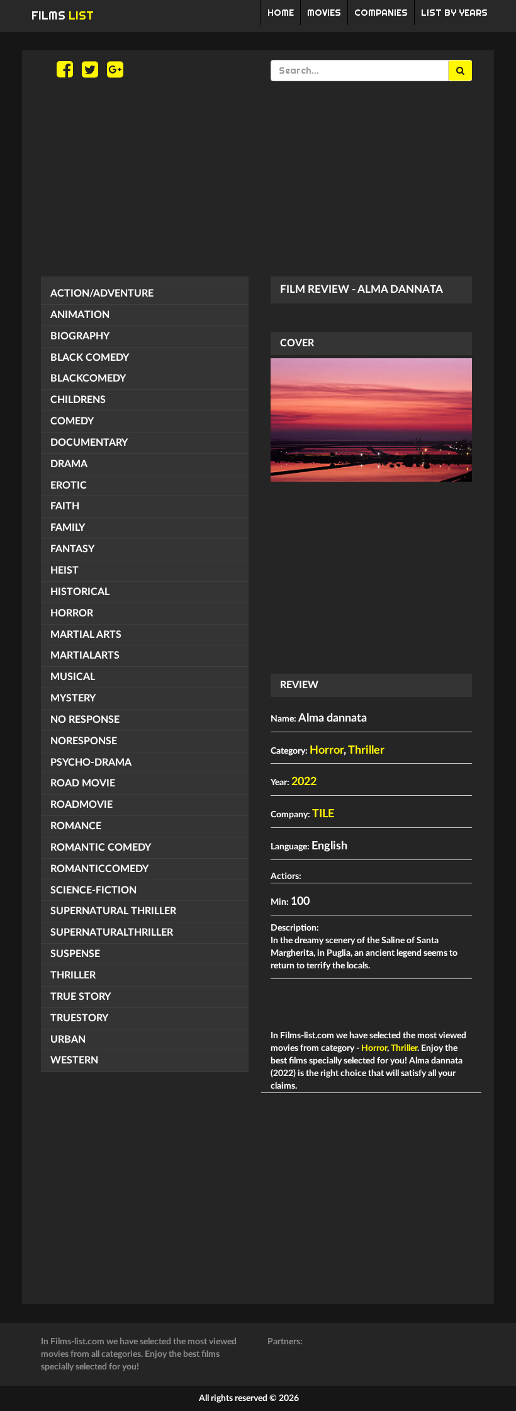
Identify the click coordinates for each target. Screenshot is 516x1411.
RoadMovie (81, 805)
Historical (79, 592)
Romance (75, 826)
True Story (80, 997)
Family (67, 528)
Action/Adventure (102, 293)
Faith (64, 506)
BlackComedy (88, 378)
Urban (68, 1039)
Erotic (68, 485)
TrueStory (79, 1018)
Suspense (75, 954)
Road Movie (82, 783)
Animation (79, 315)
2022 (304, 782)
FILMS (62, 15)
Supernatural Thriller (113, 911)
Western (74, 1060)
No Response (85, 720)
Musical (72, 677)
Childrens (78, 400)
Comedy (72, 421)
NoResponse (83, 741)
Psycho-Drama (91, 762)
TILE (323, 814)
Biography (79, 336)
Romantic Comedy (100, 847)
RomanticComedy (99, 869)
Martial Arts (85, 635)
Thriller (73, 975)
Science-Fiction (93, 890)
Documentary (89, 443)
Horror (71, 613)
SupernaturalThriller (111, 932)
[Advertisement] (258, 179)
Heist (64, 570)
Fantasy (72, 549)
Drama (68, 464)
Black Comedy (89, 358)
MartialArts (85, 655)
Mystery (73, 698)
